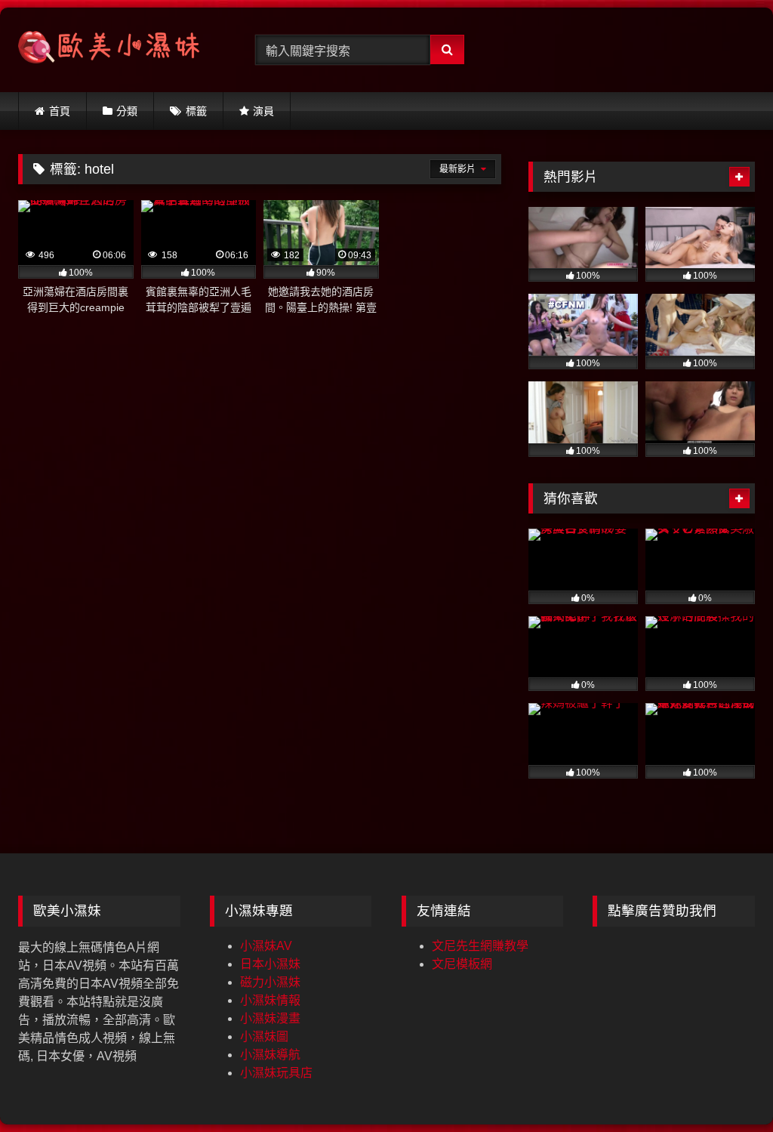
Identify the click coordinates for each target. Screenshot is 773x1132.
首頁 (59, 111)
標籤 (196, 111)
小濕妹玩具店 (276, 1072)
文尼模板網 (462, 964)
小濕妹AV (266, 945)
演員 (263, 111)
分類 (126, 111)
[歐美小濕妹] (119, 49)
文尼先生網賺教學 (480, 945)
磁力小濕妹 (270, 982)
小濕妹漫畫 (270, 1018)
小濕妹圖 (264, 1036)
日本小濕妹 (270, 964)
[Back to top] (726, 1087)
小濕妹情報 (270, 1000)
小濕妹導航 (270, 1054)
